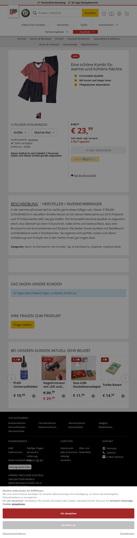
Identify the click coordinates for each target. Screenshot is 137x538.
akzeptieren (18, 504)
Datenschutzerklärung (14, 533)
